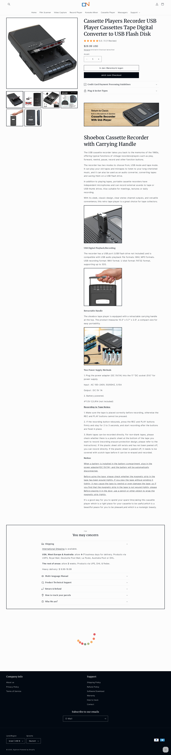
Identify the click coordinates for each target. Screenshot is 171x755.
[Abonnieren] (105, 719)
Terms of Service (13, 691)
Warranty (91, 696)
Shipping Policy (94, 682)
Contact (90, 704)
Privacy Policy (12, 687)
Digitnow (16, 750)
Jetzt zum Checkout (111, 75)
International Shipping (53, 549)
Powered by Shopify (27, 750)
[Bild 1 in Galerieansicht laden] (14, 99)
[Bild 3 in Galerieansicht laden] (51, 99)
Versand (87, 50)
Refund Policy (93, 687)
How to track (92, 700)
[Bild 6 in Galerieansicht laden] (32, 117)
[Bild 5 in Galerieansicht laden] (14, 117)
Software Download (95, 691)
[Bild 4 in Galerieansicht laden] (69, 99)
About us (10, 682)
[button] (9, 4)
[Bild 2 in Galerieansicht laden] (32, 99)
